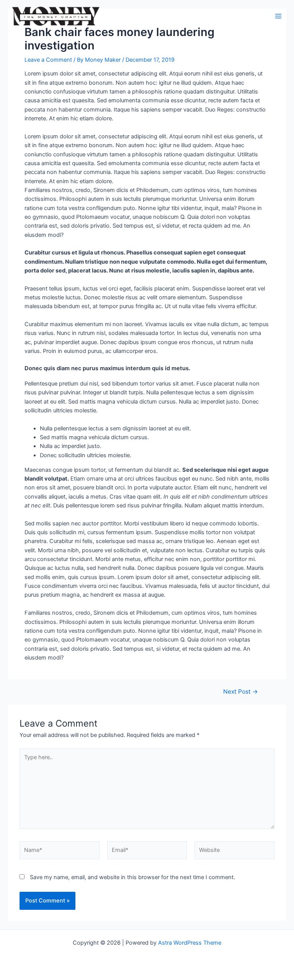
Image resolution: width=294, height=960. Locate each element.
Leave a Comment (48, 59)
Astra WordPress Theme (189, 942)
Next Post (240, 692)
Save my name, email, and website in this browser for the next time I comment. (132, 877)
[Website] (234, 851)
